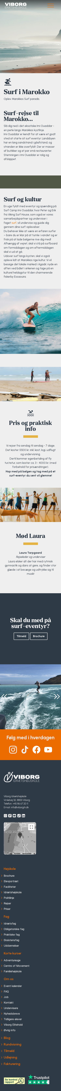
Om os (9, 979)
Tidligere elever (13, 1019)
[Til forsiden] (22, 777)
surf (14, 222)
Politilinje (9, 897)
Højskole (10, 869)
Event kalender (13, 986)
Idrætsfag (10, 923)
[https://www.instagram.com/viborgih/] (5, 815)
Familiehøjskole (13, 971)
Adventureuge (12, 960)
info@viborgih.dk (20, 807)
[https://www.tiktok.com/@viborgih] (19, 815)
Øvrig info (9, 1030)
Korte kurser (12, 953)
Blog (7, 1038)
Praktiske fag (12, 934)
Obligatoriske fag (14, 929)
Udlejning (10, 1057)
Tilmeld (21, 636)
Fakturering (12, 1064)
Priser (7, 908)
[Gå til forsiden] (16, 6)
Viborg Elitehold (13, 1024)
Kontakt (9, 1002)
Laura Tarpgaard (30, 581)
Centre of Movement (16, 965)
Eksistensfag (11, 940)
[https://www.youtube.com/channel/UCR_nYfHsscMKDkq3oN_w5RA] (14, 815)
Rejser (7, 903)
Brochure (39, 636)
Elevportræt (11, 881)
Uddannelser (11, 945)
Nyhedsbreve (12, 1013)
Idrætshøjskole (13, 892)
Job (6, 997)
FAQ (6, 991)
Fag (6, 916)
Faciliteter (10, 886)
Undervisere (11, 1008)
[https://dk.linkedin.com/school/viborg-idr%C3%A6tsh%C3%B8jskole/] (23, 815)
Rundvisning (12, 1044)
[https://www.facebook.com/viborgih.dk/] (10, 815)
